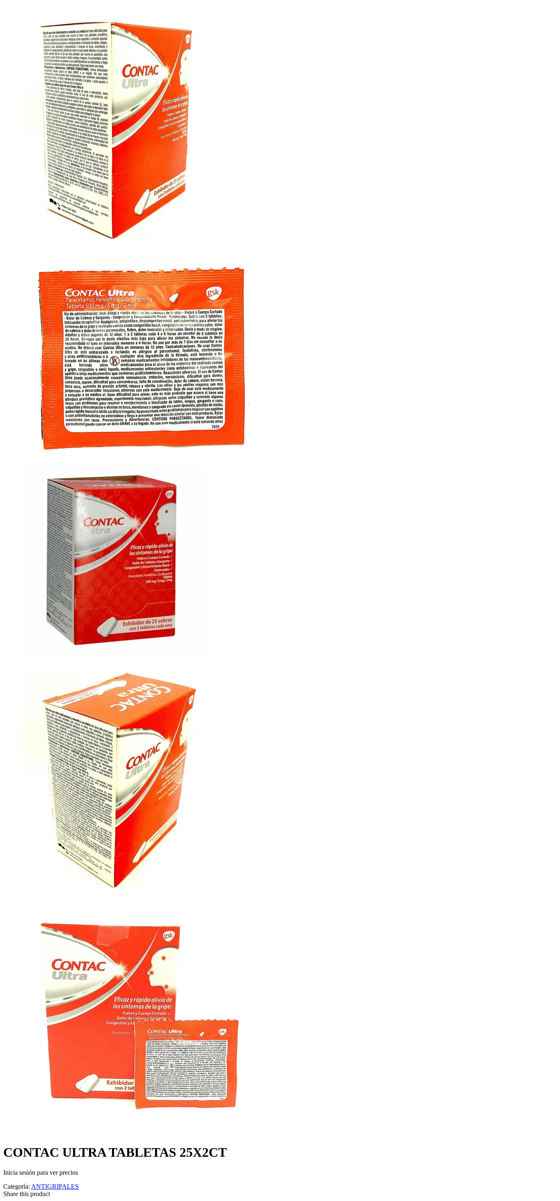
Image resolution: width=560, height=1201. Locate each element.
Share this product (26, 1193)
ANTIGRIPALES (55, 1186)
